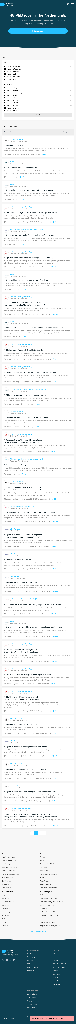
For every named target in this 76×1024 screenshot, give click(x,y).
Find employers (32, 957)
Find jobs (30, 953)
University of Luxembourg (48, 898)
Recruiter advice (32, 1008)
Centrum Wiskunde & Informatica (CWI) (22, 506)
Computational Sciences (10, 874)
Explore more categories (37, 931)
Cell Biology (6, 881)
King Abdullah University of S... (50, 926)
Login (28, 964)
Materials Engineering (9, 867)
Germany (6, 909)
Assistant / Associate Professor (50, 864)
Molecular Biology (8, 871)
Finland (5, 922)
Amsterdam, (14, 164)
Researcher (44, 871)
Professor (44, 867)
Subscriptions (31, 997)
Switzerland (6, 905)
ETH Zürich (44, 909)
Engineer (43, 877)
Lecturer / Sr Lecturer (59, 964)
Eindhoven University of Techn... (50, 915)
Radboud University (16, 718)
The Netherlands (22, 141)
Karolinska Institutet (47, 905)
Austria (5, 919)
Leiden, (12, 531)
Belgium (5, 895)
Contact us (30, 971)
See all (38, 115)
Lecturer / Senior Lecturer (48, 874)
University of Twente (16, 139)
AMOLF (12, 162)
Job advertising (32, 994)
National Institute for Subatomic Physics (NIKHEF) (25, 599)
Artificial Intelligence (9, 860)
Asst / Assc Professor (59, 967)
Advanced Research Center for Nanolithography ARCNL (27, 229)
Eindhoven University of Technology (21, 207)
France (5, 926)
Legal (3, 1018)
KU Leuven (44, 895)
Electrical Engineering (9, 864)
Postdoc (43, 860)
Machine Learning (8, 857)
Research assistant (46, 884)
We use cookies (10, 1018)
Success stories (32, 1004)
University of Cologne (47, 922)
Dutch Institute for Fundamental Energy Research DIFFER (28, 389)
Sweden (5, 898)
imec (42, 919)
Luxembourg (6, 912)
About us (30, 960)
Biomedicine (7, 884)
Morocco (5, 915)
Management (57, 984)
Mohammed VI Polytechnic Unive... (51, 902)
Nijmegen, (13, 720)
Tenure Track (44, 881)
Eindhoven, (13, 209)
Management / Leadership (48, 888)
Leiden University (15, 529)
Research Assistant (58, 981)
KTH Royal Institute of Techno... (50, 912)
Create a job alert (39, 31)
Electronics (6, 888)
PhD (45, 154)
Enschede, (13, 141)
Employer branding (33, 1001)
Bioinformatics (7, 877)
